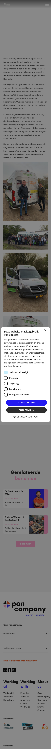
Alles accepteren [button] (26, 402)
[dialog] (25, 374)
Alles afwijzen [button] (26, 410)
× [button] (45, 330)
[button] (25, 416)
